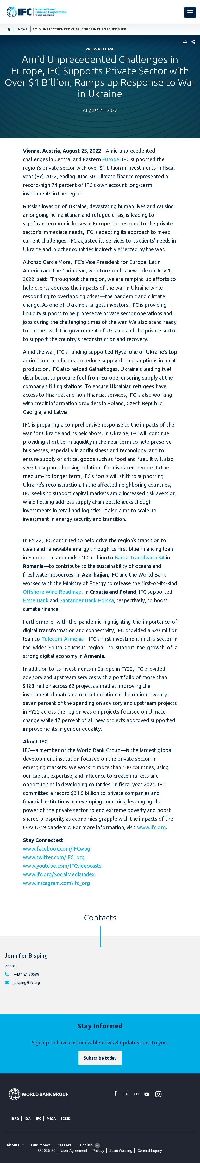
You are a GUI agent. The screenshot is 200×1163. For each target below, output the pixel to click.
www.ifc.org (151, 827)
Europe (110, 159)
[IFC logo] (36, 12)
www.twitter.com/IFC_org (54, 857)
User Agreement (74, 1150)
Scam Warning (120, 1150)
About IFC (15, 1145)
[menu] (190, 12)
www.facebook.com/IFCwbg (56, 849)
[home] (9, 29)
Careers (64, 1145)
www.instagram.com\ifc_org (56, 883)
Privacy (98, 1150)
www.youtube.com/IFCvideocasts (62, 866)
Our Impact (40, 1145)
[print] (184, 42)
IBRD (15, 1118)
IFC (38, 1118)
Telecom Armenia (63, 639)
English (86, 1145)
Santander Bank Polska (87, 600)
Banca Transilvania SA (140, 557)
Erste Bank (35, 600)
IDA (27, 1118)
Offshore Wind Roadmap (52, 592)
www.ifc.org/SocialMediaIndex (59, 874)
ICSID (66, 1118)
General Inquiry (150, 1150)
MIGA (51, 1118)
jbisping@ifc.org (27, 983)
